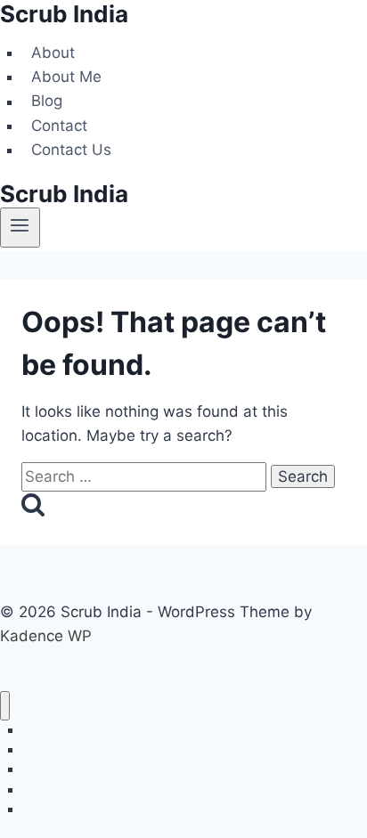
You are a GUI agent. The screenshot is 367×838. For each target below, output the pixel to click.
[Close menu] (5, 705)
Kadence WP (46, 636)
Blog (46, 101)
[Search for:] (146, 476)
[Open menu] (20, 227)
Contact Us (71, 150)
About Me (66, 76)
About (53, 52)
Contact (59, 125)
